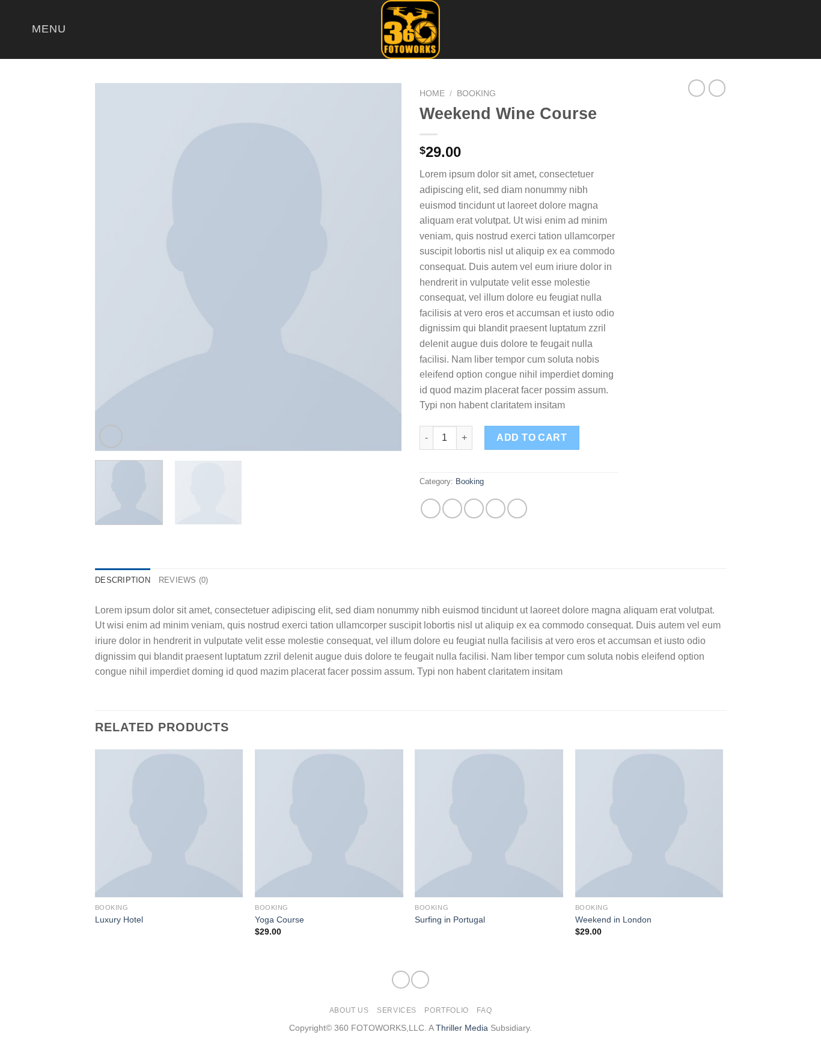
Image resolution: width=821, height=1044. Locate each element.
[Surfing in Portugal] (489, 823)
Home (432, 93)
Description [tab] (122, 580)
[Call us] (804, 29)
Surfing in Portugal (450, 919)
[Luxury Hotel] (169, 823)
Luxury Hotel (119, 919)
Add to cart (531, 437)
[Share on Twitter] (452, 508)
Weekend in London (613, 919)
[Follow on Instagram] (788, 29)
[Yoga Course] (329, 823)
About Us (349, 1010)
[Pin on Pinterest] (495, 508)
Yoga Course (279, 919)
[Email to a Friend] (474, 508)
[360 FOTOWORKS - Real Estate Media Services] (410, 29)
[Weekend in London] (649, 823)
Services (397, 1010)
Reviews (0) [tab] (184, 580)
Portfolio (446, 1010)
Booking (476, 93)
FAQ (484, 1010)
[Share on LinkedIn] (517, 508)
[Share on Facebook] (431, 508)
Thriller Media (462, 1028)
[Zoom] (111, 436)
